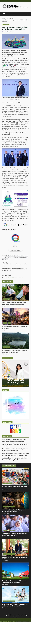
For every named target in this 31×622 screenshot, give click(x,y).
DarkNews (22, 615)
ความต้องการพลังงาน (19, 255)
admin (5, 31)
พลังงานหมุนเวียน (23, 257)
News (8, 24)
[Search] (27, 14)
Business (4, 24)
